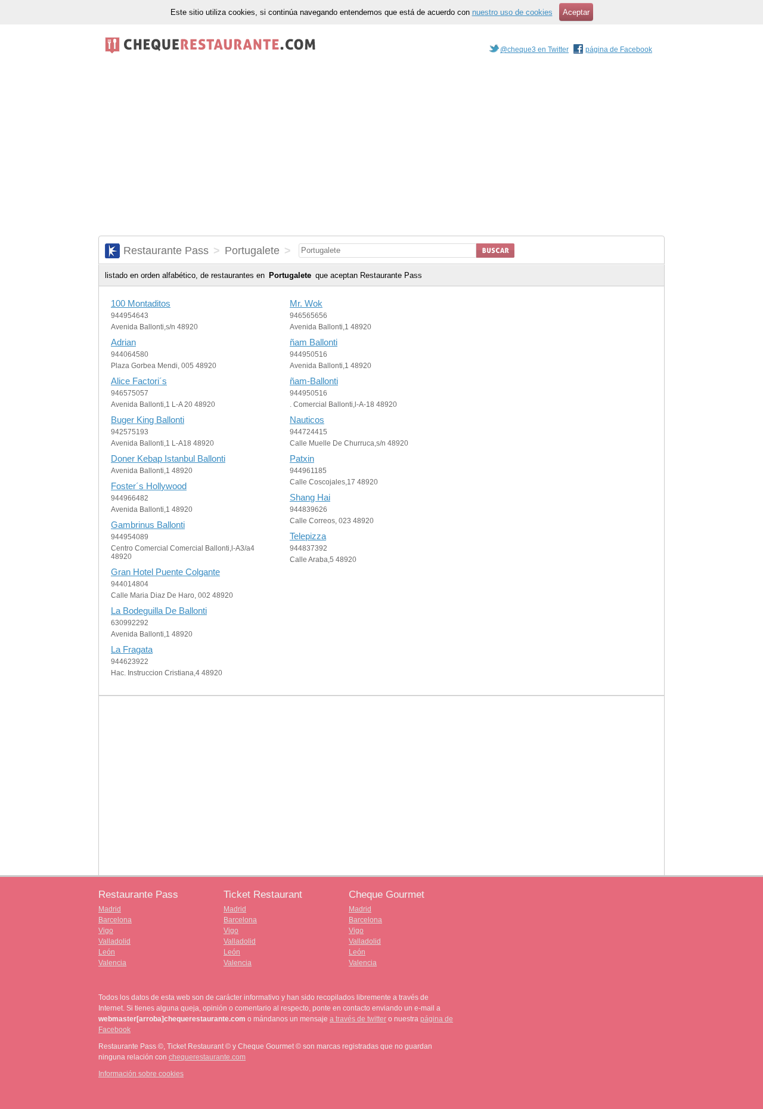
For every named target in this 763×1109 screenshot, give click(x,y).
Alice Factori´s (139, 381)
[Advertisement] (381, 146)
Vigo (105, 930)
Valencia (112, 963)
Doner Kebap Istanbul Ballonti (168, 458)
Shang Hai (310, 497)
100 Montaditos (140, 303)
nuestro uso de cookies (512, 12)
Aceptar (576, 12)
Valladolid (114, 941)
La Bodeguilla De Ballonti (159, 611)
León (106, 952)
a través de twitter (358, 1019)
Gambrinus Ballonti (148, 525)
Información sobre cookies (141, 1074)
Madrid (109, 909)
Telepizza (308, 536)
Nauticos (307, 420)
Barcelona (115, 920)
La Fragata (132, 649)
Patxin (302, 458)
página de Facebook (618, 49)
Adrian (123, 342)
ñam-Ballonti (314, 381)
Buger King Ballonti (147, 420)
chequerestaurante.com (207, 1057)
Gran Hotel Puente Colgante (165, 572)
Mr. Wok (306, 303)
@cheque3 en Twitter (534, 49)
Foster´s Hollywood (149, 486)
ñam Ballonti (313, 342)
